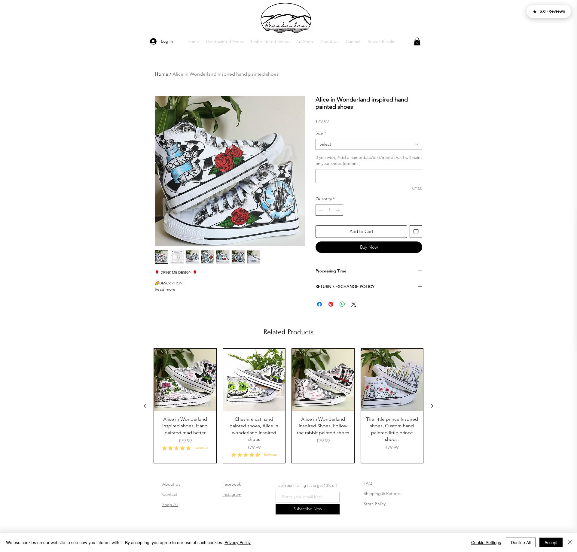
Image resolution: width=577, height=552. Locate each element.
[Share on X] (353, 304)
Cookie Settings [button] (486, 542)
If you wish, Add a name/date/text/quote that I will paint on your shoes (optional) (369, 160)
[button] (225, 42)
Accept (551, 542)
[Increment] (338, 210)
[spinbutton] (329, 210)
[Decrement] (320, 210)
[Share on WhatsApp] (342, 304)
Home (161, 74)
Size (321, 133)
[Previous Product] (144, 516)
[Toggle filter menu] (408, 393)
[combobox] (369, 144)
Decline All (521, 542)
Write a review (357, 336)
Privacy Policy (237, 542)
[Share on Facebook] (319, 304)
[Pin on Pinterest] (330, 304)
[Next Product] (432, 516)
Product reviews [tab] (173, 376)
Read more (165, 289)
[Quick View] (185, 490)
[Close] (569, 542)
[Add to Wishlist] (416, 231)
